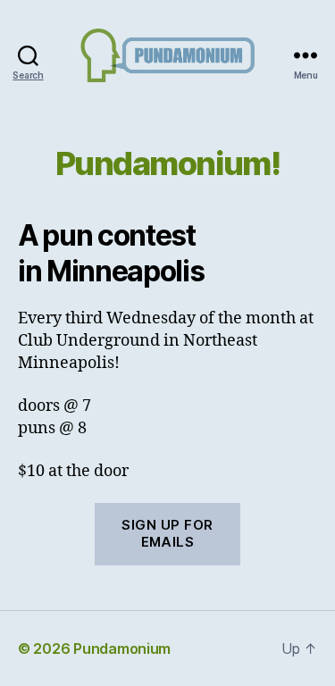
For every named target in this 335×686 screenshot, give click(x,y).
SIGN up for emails (167, 533)
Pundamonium (122, 648)
